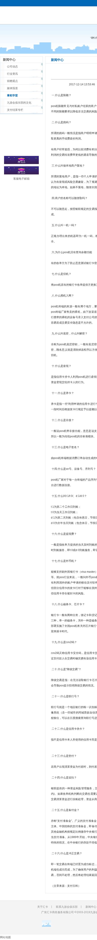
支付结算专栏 (15, 109)
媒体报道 (12, 88)
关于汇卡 (42, 906)
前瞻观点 (12, 81)
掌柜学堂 (12, 95)
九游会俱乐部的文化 (19, 102)
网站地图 (5, 937)
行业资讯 (12, 73)
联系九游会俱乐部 (67, 906)
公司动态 (12, 66)
